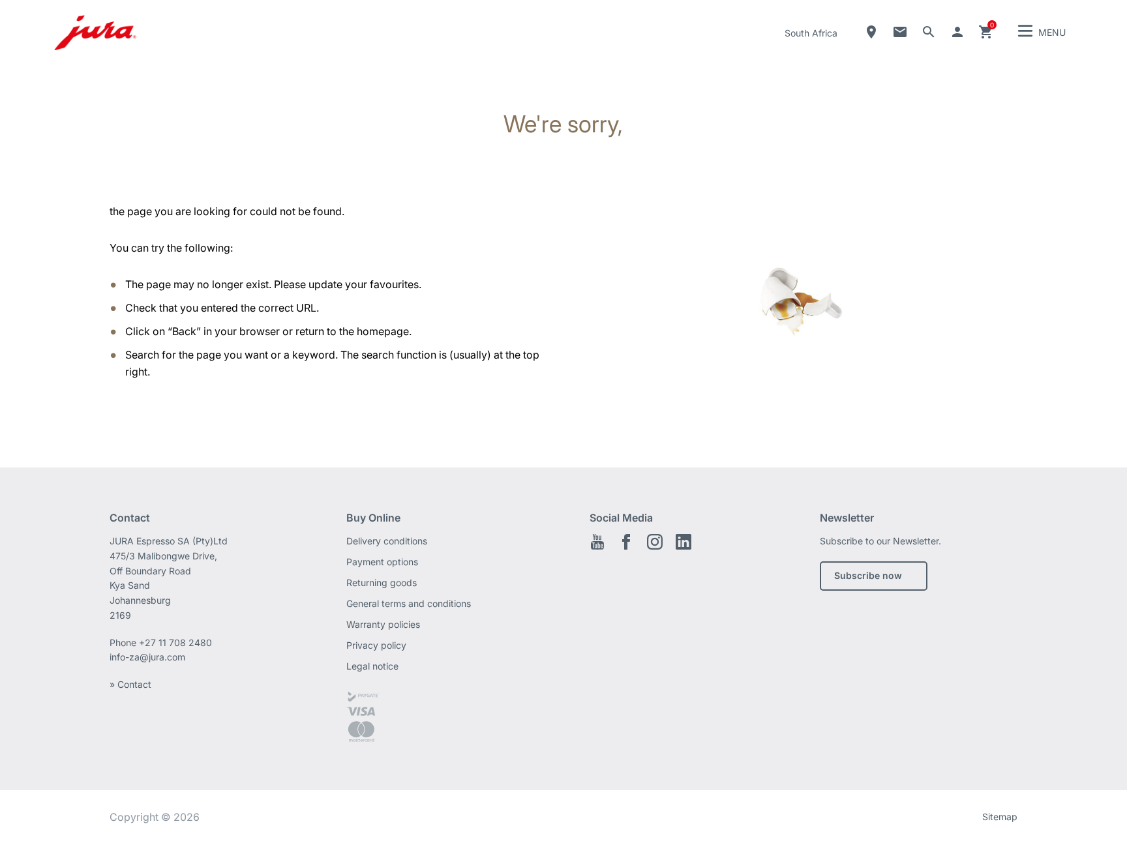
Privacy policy (376, 645)
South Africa (811, 32)
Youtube (597, 542)
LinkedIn (683, 542)
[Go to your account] (957, 32)
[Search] (929, 32)
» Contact (130, 684)
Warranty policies (383, 624)
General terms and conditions (408, 603)
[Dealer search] (871, 32)
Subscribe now (868, 575)
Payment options (382, 561)
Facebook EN (626, 542)
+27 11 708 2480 (175, 642)
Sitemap (999, 816)
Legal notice (372, 666)
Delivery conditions (386, 540)
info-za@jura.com (147, 656)
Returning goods (381, 582)
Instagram (655, 542)
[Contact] (900, 32)
